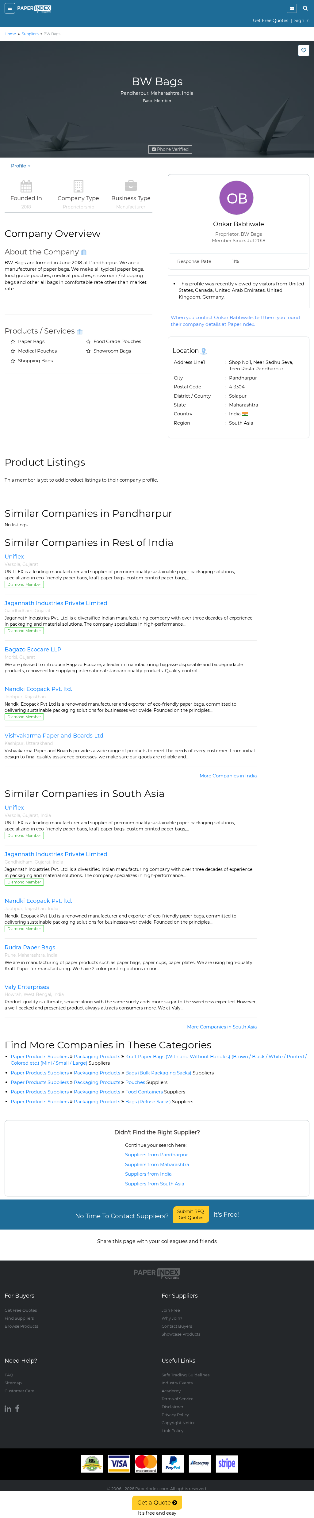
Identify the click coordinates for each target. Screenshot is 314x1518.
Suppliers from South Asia (154, 1184)
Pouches (146, 1082)
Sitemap (13, 1382)
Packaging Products (97, 1056)
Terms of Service (177, 1398)
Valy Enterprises (27, 987)
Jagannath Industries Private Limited (56, 603)
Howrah (13, 994)
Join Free (171, 1310)
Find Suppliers (19, 1318)
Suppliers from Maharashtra (157, 1164)
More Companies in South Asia (222, 1027)
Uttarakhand (39, 743)
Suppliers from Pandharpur (156, 1155)
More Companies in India (228, 776)
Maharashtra (31, 955)
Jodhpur (13, 697)
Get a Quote (154, 1502)
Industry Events (177, 1382)
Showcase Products (181, 1334)
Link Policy (172, 1430)
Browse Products (21, 1326)
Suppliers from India (148, 1174)
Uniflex (14, 556)
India (45, 815)
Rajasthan (35, 697)
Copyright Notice (179, 1422)
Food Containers (155, 1092)
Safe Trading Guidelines (185, 1374)
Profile (19, 166)
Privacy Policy (175, 1414)
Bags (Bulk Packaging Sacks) (169, 1073)
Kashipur (14, 743)
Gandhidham (19, 610)
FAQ (9, 1374)
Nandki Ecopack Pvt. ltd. (38, 689)
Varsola (12, 564)
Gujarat (30, 564)
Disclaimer (172, 1406)
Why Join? (172, 1318)
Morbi (11, 657)
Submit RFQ (191, 1214)
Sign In (301, 20)
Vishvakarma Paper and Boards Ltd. (55, 735)
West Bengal (37, 994)
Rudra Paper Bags (30, 947)
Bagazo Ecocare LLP (33, 649)
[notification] (292, 8)
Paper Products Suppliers (40, 1056)
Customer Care (19, 1390)
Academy (171, 1390)
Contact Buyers (177, 1326)
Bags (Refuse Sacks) (159, 1101)
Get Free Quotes (270, 20)
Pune (10, 955)
